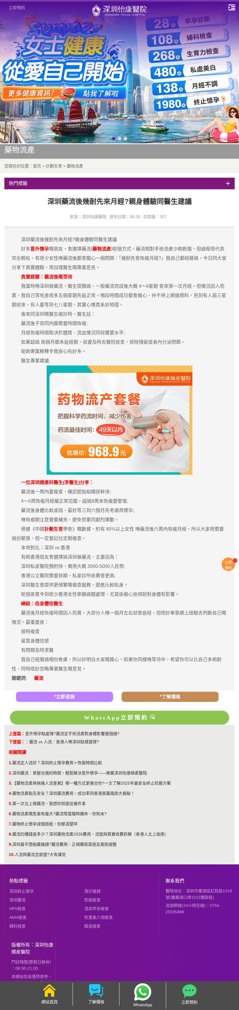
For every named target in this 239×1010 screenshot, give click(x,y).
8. (10, 834)
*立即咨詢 (64, 696)
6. (10, 813)
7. (10, 824)
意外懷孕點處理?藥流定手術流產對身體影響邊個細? (72, 733)
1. (10, 762)
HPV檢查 (17, 908)
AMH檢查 (18, 917)
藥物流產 (75, 166)
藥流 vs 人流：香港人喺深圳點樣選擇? (64, 741)
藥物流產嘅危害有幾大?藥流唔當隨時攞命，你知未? (59, 813)
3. (10, 783)
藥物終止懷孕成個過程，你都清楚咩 (45, 824)
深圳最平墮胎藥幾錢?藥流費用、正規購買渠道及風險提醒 (64, 844)
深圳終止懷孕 (21, 891)
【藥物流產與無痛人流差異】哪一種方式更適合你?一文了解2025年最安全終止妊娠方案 (91, 783)
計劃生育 (54, 166)
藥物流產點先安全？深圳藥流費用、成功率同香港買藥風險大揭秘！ (73, 793)
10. (12, 854)
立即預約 (17, 7)
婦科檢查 (17, 926)
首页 (37, 166)
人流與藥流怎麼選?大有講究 (40, 854)
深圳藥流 (17, 900)
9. (10, 844)
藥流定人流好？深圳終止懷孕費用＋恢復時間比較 (57, 762)
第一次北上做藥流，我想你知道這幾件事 (49, 803)
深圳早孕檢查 (96, 908)
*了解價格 (170, 696)
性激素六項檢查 (98, 917)
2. (10, 773)
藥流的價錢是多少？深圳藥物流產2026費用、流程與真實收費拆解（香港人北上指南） (90, 834)
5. (10, 803)
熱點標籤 (18, 880)
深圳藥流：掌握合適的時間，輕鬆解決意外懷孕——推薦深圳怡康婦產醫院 (79, 773)
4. (10, 793)
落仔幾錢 (92, 891)
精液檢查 (92, 926)
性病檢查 (92, 900)
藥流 (38, 678)
